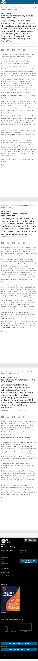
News (3, 553)
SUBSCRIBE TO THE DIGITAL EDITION (19, 649)
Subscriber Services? (12, 646)
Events (3, 559)
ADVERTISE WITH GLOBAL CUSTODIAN (28, 561)
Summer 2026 (5, 612)
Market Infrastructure (10, 378)
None (5, 44)
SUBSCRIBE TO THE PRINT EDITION (19, 643)
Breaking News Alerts (7, 575)
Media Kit (23, 553)
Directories (4, 564)
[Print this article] (24, 50)
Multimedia (4, 557)
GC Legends (5, 568)
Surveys (3, 566)
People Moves (6, 14)
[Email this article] (19, 50)
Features (4, 555)
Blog (2, 561)
